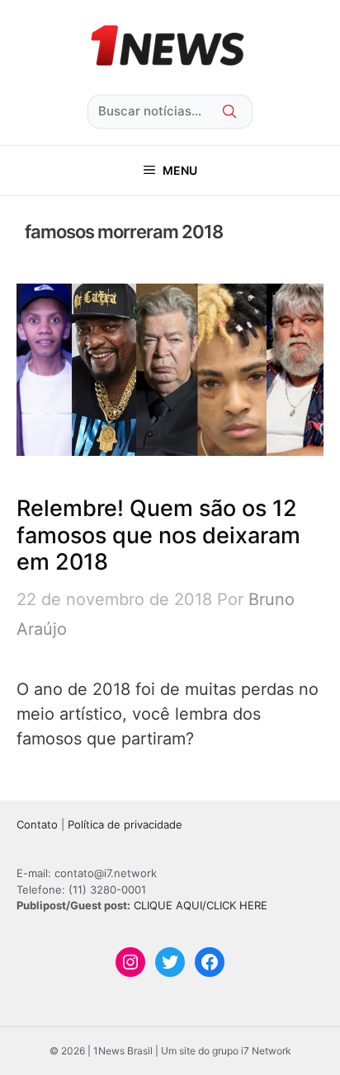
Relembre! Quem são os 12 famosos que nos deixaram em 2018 (158, 535)
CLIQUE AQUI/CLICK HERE (200, 905)
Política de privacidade (125, 824)
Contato (37, 824)
